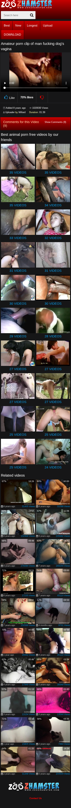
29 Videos (17, 336)
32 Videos (53, 238)
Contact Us (35, 798)
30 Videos (17, 303)
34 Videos (53, 205)
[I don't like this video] (42, 97)
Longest (32, 25)
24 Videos (53, 467)
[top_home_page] (28, 4)
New (18, 25)
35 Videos (17, 172)
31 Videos (17, 270)
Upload (47, 25)
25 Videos (17, 434)
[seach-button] (32, 15)
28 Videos (53, 336)
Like (12, 97)
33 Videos (17, 238)
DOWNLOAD (12, 34)
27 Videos (17, 369)
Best (7, 25)
